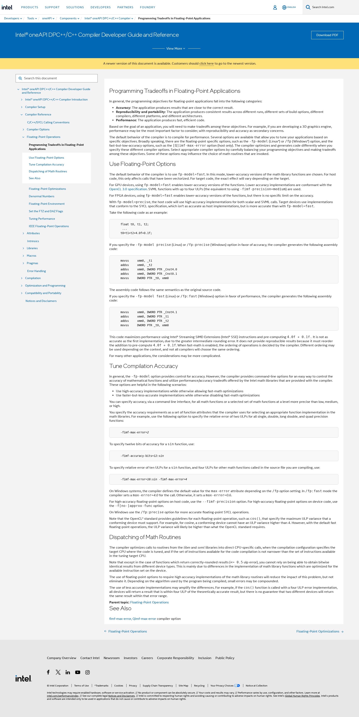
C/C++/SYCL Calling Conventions (48, 122)
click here (206, 63)
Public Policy (224, 658)
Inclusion (204, 658)
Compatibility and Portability (43, 293)
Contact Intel (90, 658)
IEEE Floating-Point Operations (49, 226)
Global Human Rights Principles (302, 695)
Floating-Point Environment (47, 204)
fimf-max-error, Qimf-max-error (133, 619)
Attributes (33, 233)
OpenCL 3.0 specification (128, 189)
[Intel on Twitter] (58, 673)
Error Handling (36, 271)
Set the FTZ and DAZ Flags (46, 211)
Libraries (32, 248)
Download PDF (327, 35)
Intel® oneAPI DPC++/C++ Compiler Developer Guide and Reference (56, 90)
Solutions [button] (75, 7)
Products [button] (29, 7)
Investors (130, 658)
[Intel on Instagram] (88, 673)
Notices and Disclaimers (41, 301)
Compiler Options (38, 129)
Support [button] (52, 7)
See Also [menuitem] (34, 178)
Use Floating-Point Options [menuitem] (46, 157)
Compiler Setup (35, 107)
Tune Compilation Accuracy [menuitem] (46, 164)
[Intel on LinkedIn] (68, 673)
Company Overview (61, 658)
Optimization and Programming (45, 285)
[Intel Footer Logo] (23, 678)
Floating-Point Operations (43, 137)
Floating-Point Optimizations (47, 189)
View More (174, 49)
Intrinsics (33, 241)
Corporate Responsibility (175, 658)
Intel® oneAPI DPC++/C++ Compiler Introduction (56, 99)
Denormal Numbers (41, 196)
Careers (147, 658)
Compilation (33, 278)
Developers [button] (101, 7)
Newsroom (112, 658)
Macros (31, 255)
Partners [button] (125, 7)
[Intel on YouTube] (78, 673)
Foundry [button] (147, 7)
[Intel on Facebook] (48, 673)
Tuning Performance (42, 219)
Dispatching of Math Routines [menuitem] (48, 171)
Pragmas (32, 263)
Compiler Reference (38, 114)
